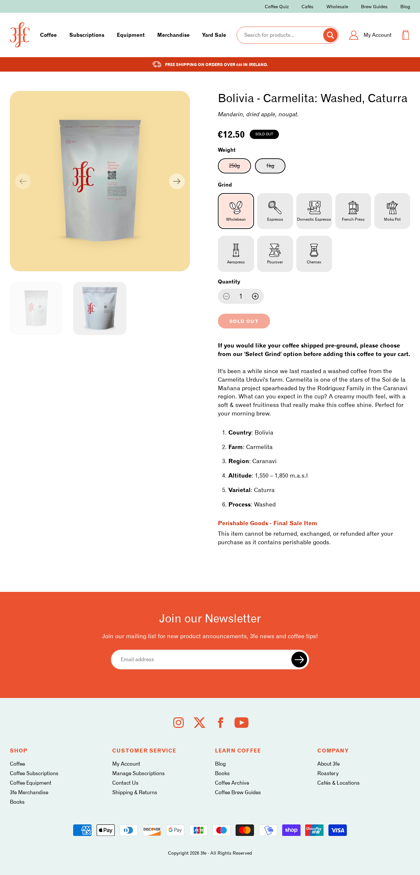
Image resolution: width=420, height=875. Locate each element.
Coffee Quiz (277, 6)
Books (17, 802)
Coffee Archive (232, 783)
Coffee (48, 35)
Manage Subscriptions (138, 773)
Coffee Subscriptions (34, 773)
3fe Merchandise (29, 792)
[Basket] (405, 35)
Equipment (131, 35)
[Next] (177, 181)
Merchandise (173, 35)
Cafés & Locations (338, 783)
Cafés (307, 6)
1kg (275, 167)
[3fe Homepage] (20, 35)
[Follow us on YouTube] (241, 722)
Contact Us (125, 783)
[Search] (330, 35)
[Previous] (23, 181)
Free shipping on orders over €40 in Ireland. (216, 64)
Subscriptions (86, 35)
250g (240, 167)
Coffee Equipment (30, 783)
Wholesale (337, 6)
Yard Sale (214, 35)
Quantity (229, 282)
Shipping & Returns (134, 792)
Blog (405, 6)
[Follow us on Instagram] (178, 722)
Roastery (328, 773)
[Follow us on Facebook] (220, 722)
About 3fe (328, 764)
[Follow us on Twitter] (199, 722)
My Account (126, 764)
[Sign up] (299, 659)
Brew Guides (374, 6)
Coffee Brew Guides (238, 792)
